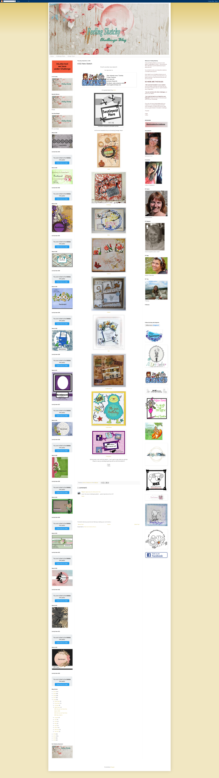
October (56, 705)
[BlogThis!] (103, 483)
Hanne (109, 273)
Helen (108, 312)
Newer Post (80, 524)
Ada (109, 169)
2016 (54, 699)
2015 (54, 734)
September (57, 707)
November (57, 703)
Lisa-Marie (109, 427)
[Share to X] (105, 483)
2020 (54, 691)
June (55, 721)
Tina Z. (83, 492)
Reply (83, 496)
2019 (54, 693)
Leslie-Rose (108, 388)
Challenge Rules (60, 56)
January (56, 731)
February (56, 729)
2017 (54, 697)
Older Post (136, 524)
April (55, 725)
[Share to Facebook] (106, 483)
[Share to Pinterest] (108, 483)
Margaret (108, 456)
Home (52, 56)
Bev (109, 235)
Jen (109, 351)
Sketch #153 (57, 711)
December (57, 701)
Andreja (109, 204)
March (56, 727)
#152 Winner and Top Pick (60, 709)
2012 (54, 740)
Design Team (71, 56)
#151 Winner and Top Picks (60, 713)
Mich (114, 90)
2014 (54, 736)
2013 (54, 738)
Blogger (112, 767)
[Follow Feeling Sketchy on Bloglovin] (152, 326)
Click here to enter (62, 163)
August (56, 717)
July (55, 719)
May (55, 723)
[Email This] (102, 483)
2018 (54, 695)
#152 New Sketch (58, 715)
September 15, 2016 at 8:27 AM (92, 492)
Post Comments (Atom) (90, 526)
